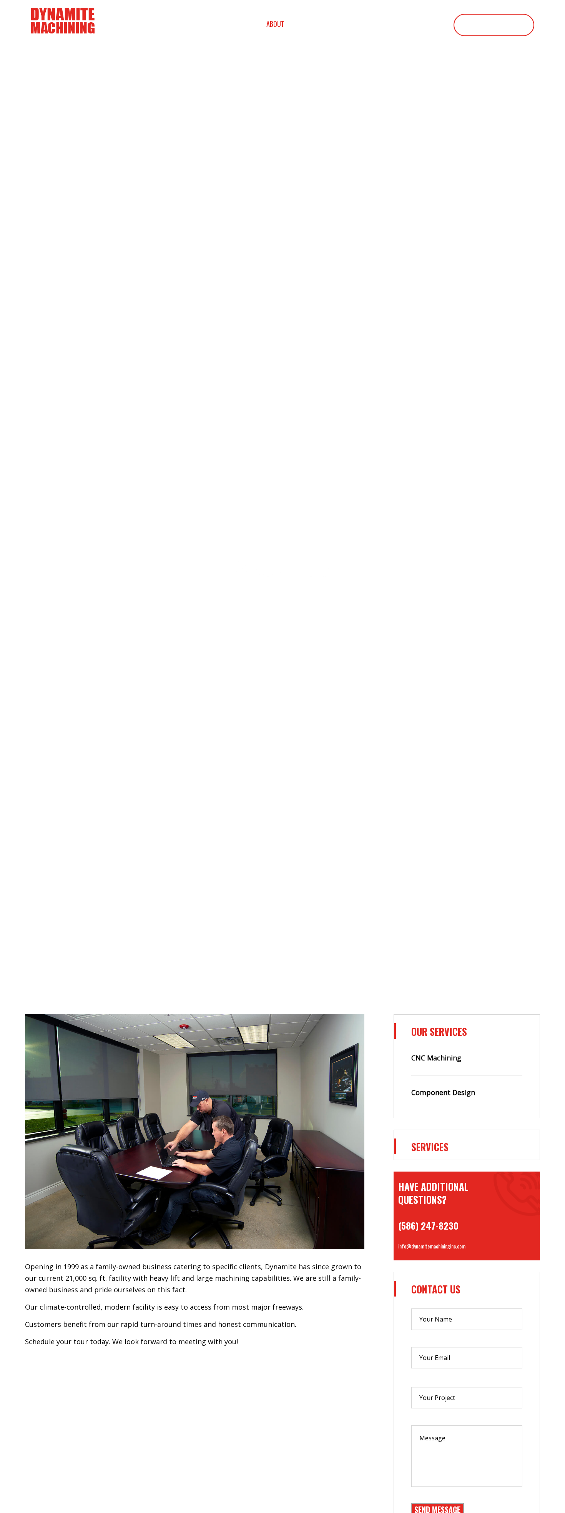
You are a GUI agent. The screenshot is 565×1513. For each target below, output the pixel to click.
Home (235, 24)
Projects (421, 24)
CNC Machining (436, 1057)
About (275, 24)
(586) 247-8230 (428, 1225)
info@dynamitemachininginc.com (431, 1246)
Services (319, 24)
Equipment (370, 24)
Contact (493, 25)
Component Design (443, 1092)
